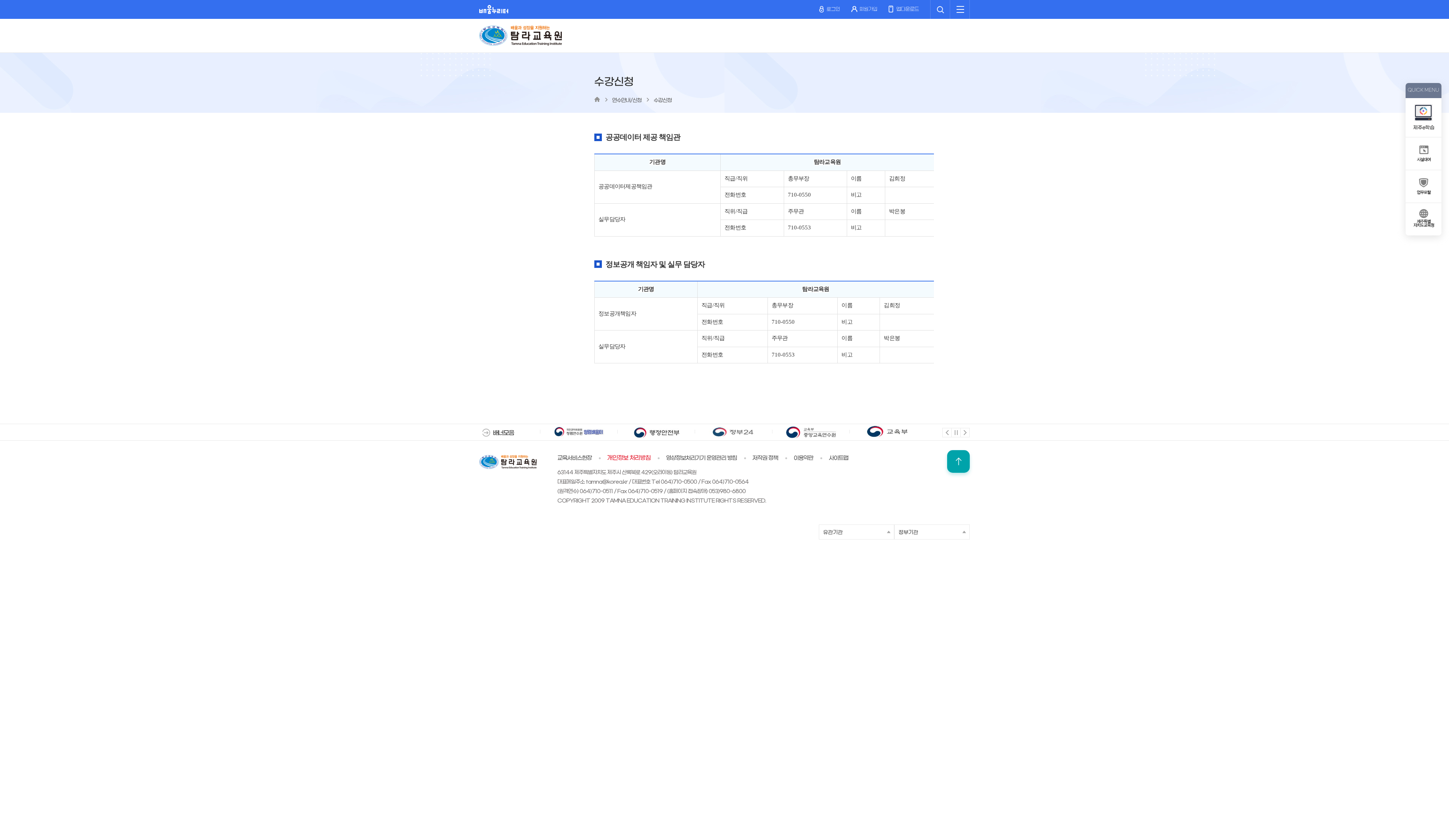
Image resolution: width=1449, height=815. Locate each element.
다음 (964, 432)
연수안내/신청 (626, 100)
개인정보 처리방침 (629, 458)
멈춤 (955, 432)
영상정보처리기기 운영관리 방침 (701, 458)
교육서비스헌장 (574, 458)
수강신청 (663, 100)
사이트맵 (838, 458)
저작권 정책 (765, 458)
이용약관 (803, 458)
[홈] (597, 99)
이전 (946, 432)
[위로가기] (958, 461)
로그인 (833, 9)
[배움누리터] (493, 9)
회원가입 (868, 9)
